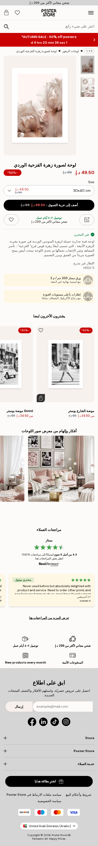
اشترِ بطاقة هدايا (45, 781)
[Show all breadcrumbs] (89, 51)
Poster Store (59, 835)
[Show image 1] (87, 65)
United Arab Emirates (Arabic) (50, 826)
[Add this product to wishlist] (11, 219)
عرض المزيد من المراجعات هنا (49, 618)
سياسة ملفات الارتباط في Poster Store (34, 795)
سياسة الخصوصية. (49, 801)
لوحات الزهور (70, 51)
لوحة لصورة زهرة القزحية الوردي (36, 51)
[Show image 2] (87, 87)
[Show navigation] (91, 13)
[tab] (17, 13)
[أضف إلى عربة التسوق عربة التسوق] (41, 398)
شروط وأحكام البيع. (78, 795)
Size (91, 182)
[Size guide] (86, 219)
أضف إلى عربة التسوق (49, 205)
